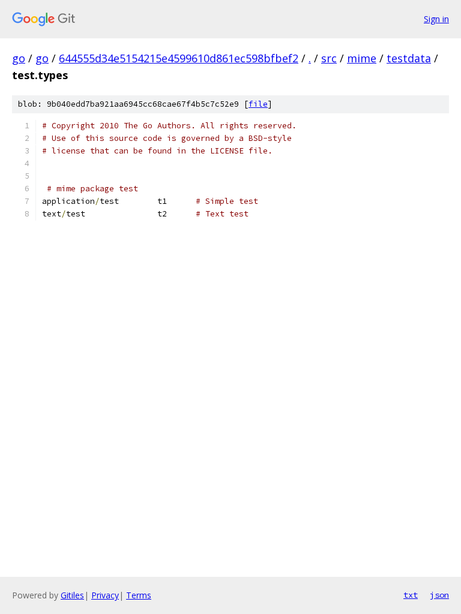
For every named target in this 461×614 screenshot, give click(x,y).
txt (410, 594)
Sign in (436, 19)
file (258, 104)
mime (361, 58)
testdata (409, 58)
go (18, 58)
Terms (138, 595)
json (439, 594)
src (329, 58)
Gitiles (72, 595)
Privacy (105, 595)
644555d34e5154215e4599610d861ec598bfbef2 (178, 58)
